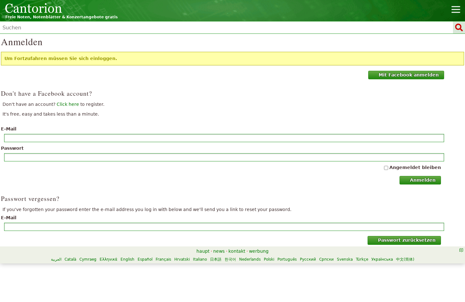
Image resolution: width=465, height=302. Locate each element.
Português (287, 259)
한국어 (230, 259)
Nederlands (250, 259)
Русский (308, 259)
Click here (68, 104)
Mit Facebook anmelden (409, 74)
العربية (56, 259)
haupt (202, 251)
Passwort (12, 148)
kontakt (236, 251)
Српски (326, 259)
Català (70, 259)
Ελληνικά (108, 259)
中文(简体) (405, 259)
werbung (259, 251)
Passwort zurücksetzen (407, 240)
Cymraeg (87, 259)
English (127, 259)
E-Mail (8, 128)
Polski (269, 259)
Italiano (200, 259)
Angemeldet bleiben (415, 167)
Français (163, 259)
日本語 (215, 259)
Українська (382, 259)
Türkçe (362, 259)
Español (145, 259)
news (219, 251)
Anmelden (423, 180)
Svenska (345, 259)
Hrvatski (182, 259)
